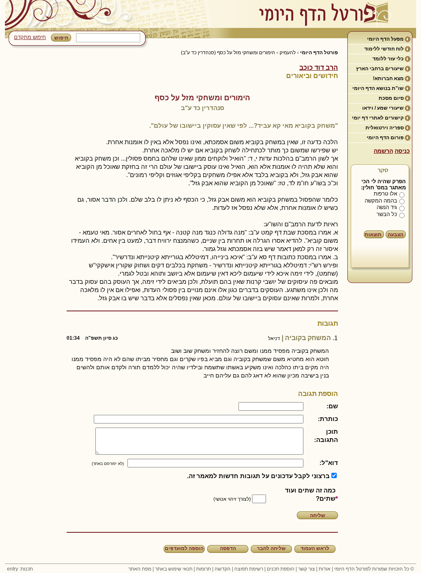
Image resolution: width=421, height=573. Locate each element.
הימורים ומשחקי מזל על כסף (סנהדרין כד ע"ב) (228, 52)
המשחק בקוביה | (199, 337)
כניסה (402, 150)
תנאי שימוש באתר (173, 569)
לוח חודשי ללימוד (384, 49)
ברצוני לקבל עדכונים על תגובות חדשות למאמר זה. (258, 475)
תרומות (203, 569)
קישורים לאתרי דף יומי (378, 118)
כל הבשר (387, 214)
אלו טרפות (385, 194)
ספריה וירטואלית (384, 128)
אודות (325, 569)
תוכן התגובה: (326, 435)
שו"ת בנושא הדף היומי (378, 88)
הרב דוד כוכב (318, 67)
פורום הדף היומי (385, 137)
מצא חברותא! (388, 78)
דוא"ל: (328, 462)
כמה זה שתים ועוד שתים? (310, 494)
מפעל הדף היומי (385, 39)
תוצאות (373, 234)
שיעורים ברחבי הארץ (380, 68)
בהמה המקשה (381, 201)
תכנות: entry (20, 569)
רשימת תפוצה (248, 569)
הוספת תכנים (280, 569)
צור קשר (306, 569)
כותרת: (328, 418)
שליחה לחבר (271, 548)
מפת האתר (139, 569)
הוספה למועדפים (184, 548)
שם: (332, 406)
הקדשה (223, 569)
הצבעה (395, 234)
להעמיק (288, 52)
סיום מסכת (391, 98)
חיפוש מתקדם (30, 37)
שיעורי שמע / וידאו (383, 108)
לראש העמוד (315, 548)
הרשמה (383, 150)
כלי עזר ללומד (388, 59)
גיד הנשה (387, 207)
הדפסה (228, 548)
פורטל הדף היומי (319, 52)
